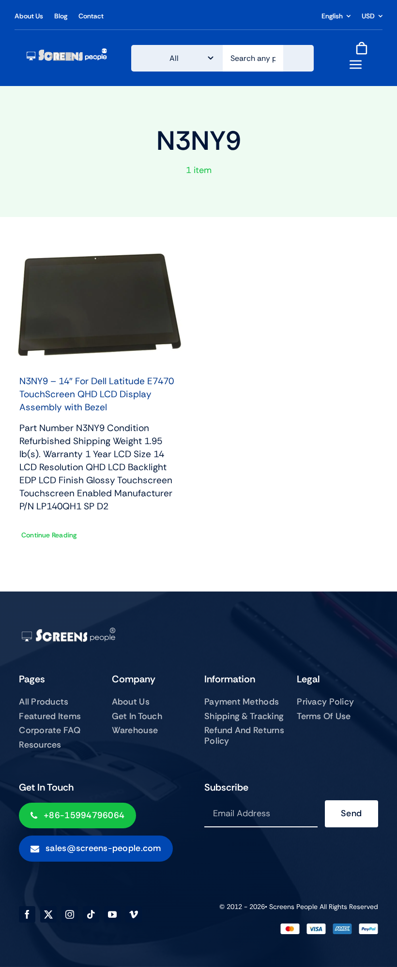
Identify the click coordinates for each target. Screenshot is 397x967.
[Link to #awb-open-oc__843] (356, 64)
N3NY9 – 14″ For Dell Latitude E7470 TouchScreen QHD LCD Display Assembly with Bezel (96, 394)
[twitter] (48, 914)
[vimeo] (133, 914)
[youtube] (112, 914)
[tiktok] (91, 914)
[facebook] (27, 914)
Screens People (293, 906)
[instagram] (69, 914)
